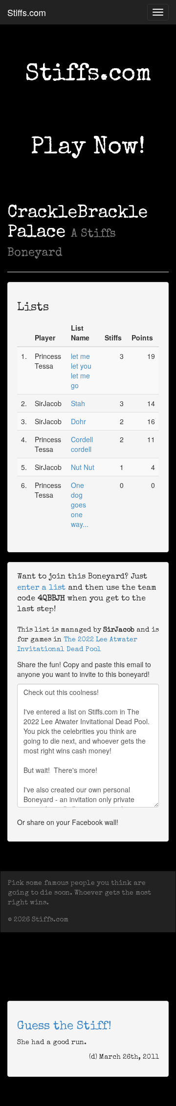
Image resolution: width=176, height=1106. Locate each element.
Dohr (78, 421)
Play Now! (88, 148)
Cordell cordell (82, 444)
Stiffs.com (26, 12)
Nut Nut (82, 467)
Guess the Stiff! (64, 1026)
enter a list (41, 588)
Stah (78, 403)
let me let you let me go (81, 370)
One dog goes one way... (79, 504)
